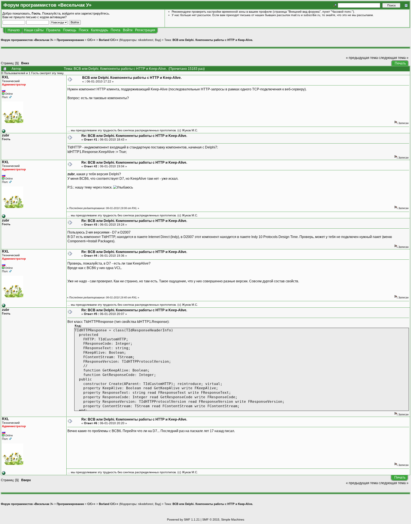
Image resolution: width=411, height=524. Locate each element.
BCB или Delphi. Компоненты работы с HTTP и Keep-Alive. (213, 40)
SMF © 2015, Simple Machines (223, 519)
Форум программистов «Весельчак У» (27, 40)
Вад (157, 40)
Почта (115, 30)
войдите (68, 13)
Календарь (99, 30)
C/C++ (91, 40)
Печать (400, 63)
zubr (5, 135)
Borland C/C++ (108, 40)
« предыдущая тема (362, 58)
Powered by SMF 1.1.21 (183, 519)
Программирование (70, 40)
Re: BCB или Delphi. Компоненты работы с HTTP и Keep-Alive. (134, 136)
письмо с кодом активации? (46, 17)
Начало (14, 30)
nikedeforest (145, 40)
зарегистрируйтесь (95, 13)
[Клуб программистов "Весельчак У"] (3, 131)
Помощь (69, 30)
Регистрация (145, 30)
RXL (5, 77)
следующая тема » (393, 58)
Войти (128, 30)
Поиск (83, 30)
